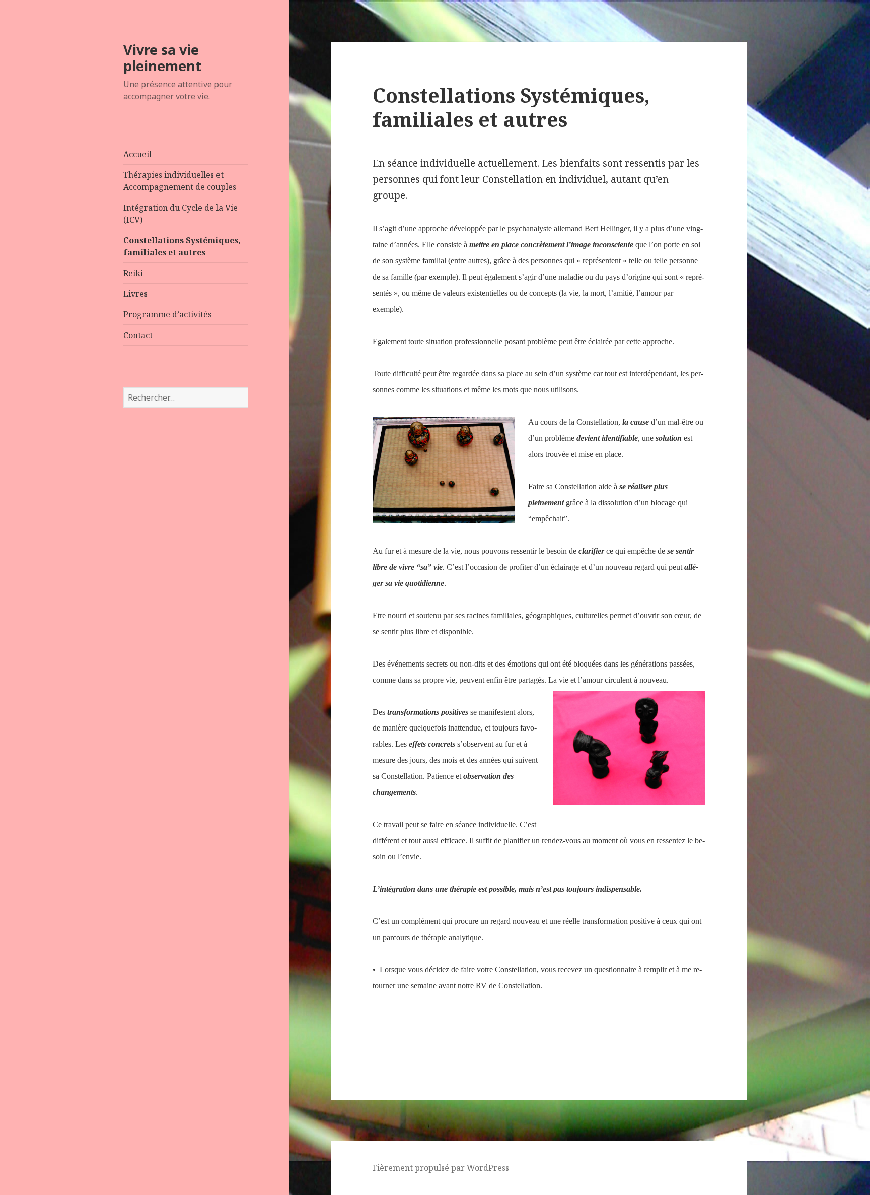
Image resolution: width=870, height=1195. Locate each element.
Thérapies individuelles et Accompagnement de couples (179, 180)
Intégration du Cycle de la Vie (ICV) (180, 213)
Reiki (133, 273)
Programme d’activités (167, 314)
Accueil (137, 154)
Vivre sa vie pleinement (162, 57)
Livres (135, 293)
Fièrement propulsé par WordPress (441, 1167)
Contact (138, 335)
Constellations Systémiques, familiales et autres (182, 246)
